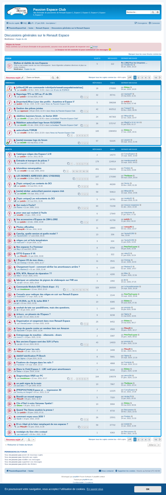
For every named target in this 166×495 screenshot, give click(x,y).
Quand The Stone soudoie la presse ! (35, 410)
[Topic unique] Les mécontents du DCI (35, 198)
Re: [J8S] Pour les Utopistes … (134, 63)
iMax (126, 273)
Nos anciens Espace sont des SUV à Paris (37, 341)
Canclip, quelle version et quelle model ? (37, 233)
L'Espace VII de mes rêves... (30, 260)
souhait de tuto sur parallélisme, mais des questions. (43, 307)
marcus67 (21, 242)
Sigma (126, 314)
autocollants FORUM (26, 130)
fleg (18, 249)
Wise (19, 276)
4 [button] (145, 77)
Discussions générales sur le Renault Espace (37, 35)
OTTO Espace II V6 (25, 253)
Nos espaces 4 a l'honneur (29, 247)
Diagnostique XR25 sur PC (29, 376)
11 (77, 290)
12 (80, 290)
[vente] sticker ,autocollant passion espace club (40, 191)
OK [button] (147, 489)
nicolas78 (128, 396)
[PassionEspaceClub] (19, 10)
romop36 (20, 229)
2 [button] (138, 77)
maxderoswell (129, 160)
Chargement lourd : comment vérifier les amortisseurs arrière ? (48, 267)
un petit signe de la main (28, 383)
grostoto (127, 307)
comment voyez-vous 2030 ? (30, 416)
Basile (19, 419)
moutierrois (128, 65)
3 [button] (142, 77)
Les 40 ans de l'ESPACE (59, 90)
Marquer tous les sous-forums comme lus (145, 54)
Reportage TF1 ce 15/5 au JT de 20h (34, 94)
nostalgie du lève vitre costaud (31, 432)
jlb (21, 283)
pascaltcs (20, 386)
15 (73, 171)
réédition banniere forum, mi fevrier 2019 (36, 116)
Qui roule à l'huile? (26, 205)
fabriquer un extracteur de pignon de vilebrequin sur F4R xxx (47, 280)
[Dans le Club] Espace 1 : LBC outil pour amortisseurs (43, 369)
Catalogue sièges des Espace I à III (33, 154)
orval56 (23, 90)
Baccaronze (129, 410)
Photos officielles (25, 227)
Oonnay (23, 263)
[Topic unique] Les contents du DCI (34, 183)
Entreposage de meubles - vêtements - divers (39, 335)
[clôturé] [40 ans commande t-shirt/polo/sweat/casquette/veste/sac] (49, 87)
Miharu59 (127, 116)
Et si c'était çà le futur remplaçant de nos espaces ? (42, 424)
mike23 (127, 253)
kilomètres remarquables (28, 168)
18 (83, 171)
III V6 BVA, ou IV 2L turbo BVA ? (32, 301)
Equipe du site (21, 39)
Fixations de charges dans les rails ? (34, 362)
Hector (127, 183)
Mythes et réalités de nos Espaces (31, 63)
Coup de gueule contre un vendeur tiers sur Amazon (42, 328)
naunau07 (128, 94)
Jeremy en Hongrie (24, 392)
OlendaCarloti (25, 323)
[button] (129, 77)
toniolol (127, 424)
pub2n (23, 97)
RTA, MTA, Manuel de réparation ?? (34, 273)
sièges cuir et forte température (32, 240)
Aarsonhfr (21, 331)
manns (19, 207)
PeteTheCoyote (130, 247)
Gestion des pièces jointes (29, 108)
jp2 (18, 303)
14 (87, 290)
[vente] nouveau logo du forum (31, 140)
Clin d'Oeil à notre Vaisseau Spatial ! (34, 403)
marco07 (23, 163)
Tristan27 (128, 108)
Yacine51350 (22, 236)
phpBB (75, 477)
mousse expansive (131, 205)
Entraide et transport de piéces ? (32, 160)
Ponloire (127, 168)
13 (83, 290)
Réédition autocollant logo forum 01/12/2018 (38, 122)
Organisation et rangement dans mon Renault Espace (43, 321)
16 (77, 171)
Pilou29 (23, 256)
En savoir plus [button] (95, 489)
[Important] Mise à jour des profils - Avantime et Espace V (45, 102)
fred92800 (21, 297)
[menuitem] (23, 23)
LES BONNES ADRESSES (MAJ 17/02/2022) (38, 176)
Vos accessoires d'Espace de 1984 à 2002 (37, 219)
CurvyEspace (129, 154)
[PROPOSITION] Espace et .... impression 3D (38, 390)
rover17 (20, 337)
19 (87, 171)
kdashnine (128, 213)
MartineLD (24, 269)
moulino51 (128, 198)
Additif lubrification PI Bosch (31, 356)
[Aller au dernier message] (131, 87)
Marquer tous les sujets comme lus (102, 77)
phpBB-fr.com (87, 479)
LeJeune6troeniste (131, 286)
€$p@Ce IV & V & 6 (132, 122)
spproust (24, 111)
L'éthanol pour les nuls (28, 349)
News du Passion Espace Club (58, 104)
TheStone (128, 176)
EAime (127, 87)
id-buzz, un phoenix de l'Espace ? (33, 314)
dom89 (23, 118)
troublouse (25, 289)
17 (80, 171)
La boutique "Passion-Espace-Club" (64, 118)
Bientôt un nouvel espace (29, 396)
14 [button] (155, 77)
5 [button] (149, 77)
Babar (19, 371)
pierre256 (128, 376)
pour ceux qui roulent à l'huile (31, 213)
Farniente (20, 365)
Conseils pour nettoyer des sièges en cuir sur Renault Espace (47, 294)
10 (73, 290)
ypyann (127, 140)
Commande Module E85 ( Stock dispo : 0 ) (37, 287)
